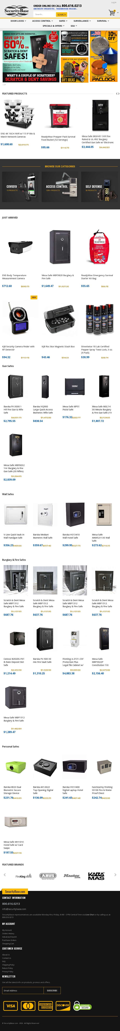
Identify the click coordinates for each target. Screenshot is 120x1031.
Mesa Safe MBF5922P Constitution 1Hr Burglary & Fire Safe (102, 663)
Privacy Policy (7, 971)
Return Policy (7, 968)
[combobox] (56, 14)
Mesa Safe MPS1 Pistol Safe (71, 408)
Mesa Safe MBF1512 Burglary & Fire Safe (14, 719)
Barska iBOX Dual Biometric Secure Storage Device (12, 790)
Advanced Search (9, 937)
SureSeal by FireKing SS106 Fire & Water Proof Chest (102, 790)
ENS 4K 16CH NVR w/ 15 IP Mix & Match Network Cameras (18, 135)
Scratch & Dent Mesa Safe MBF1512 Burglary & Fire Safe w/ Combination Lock (14, 605)
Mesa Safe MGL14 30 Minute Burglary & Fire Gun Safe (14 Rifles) (102, 411)
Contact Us (6, 958)
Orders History (8, 933)
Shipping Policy (8, 964)
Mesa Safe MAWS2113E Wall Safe (101, 537)
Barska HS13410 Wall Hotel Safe (71, 536)
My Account (7, 930)
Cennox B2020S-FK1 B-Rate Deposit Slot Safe (14, 661)
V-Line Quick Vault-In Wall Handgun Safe (14, 536)
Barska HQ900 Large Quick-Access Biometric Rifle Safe (43, 409)
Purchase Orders (9, 940)
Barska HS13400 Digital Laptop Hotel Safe (73, 790)
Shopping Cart (8, 943)
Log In (113, 2)
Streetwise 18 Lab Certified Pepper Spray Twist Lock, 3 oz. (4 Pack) (97, 349)
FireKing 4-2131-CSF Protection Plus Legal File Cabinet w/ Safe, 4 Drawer (73, 663)
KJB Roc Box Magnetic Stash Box (58, 346)
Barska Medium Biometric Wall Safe (42, 536)
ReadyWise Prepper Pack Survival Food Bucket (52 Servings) (58, 138)
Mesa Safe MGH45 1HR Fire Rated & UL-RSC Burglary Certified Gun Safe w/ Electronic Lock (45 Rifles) (98, 141)
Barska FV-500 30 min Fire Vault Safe (42, 660)
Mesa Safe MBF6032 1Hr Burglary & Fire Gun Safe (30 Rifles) (14, 468)
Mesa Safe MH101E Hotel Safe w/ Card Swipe (14, 844)
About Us (6, 954)
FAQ (4, 961)
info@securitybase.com (14, 909)
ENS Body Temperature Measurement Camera (14, 277)
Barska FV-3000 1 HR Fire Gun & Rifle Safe (13, 409)
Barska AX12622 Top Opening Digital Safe (43, 790)
